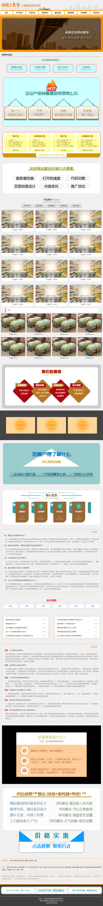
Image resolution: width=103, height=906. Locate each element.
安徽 (66, 867)
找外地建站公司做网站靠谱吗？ (17, 628)
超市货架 (39, 206)
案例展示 (45, 13)
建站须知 (58, 13)
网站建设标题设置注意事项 (66, 631)
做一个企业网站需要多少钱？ (16, 631)
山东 (59, 867)
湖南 (73, 867)
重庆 (8, 867)
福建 (77, 867)
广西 (30, 867)
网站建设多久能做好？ (14, 620)
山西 (55, 867)
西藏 (99, 867)
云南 (19, 867)
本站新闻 (83, 13)
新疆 (95, 867)
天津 (17, 870)
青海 (88, 867)
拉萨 (11, 860)
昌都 (19, 860)
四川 (15, 867)
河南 (44, 867)
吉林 (34, 867)
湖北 (70, 867)
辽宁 (37, 867)
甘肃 (81, 867)
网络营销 (71, 13)
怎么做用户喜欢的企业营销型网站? (69, 636)
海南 (91, 867)
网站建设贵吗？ (11, 624)
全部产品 (27, 206)
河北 (41, 867)
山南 (35, 860)
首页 (6, 13)
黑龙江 (4, 870)
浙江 (62, 867)
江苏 (48, 867)
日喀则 (30, 860)
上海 (21, 870)
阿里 (15, 860)
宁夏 (84, 867)
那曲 (26, 860)
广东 (26, 867)
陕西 (23, 867)
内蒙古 (9, 870)
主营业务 (32, 13)
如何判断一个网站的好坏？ (66, 624)
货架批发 (64, 206)
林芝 (22, 860)
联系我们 (96, 13)
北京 (14, 870)
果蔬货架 (51, 206)
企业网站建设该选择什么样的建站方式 (19, 636)
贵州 (12, 867)
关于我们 (19, 13)
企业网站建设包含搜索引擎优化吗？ (70, 620)
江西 (52, 867)
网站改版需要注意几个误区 (66, 628)
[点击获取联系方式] (51, 855)
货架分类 (76, 206)
